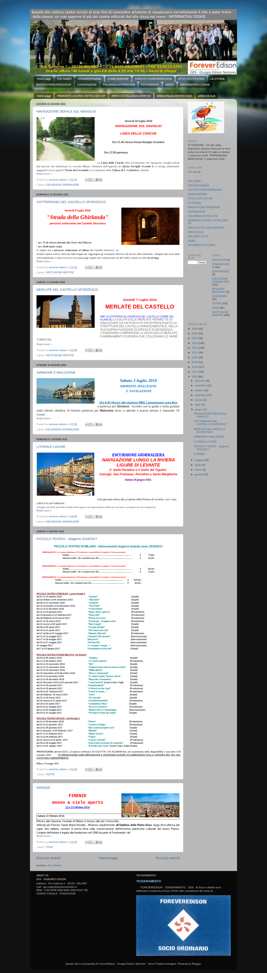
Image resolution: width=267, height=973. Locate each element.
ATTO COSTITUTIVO (191, 78)
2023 (195, 343)
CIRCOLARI (219, 260)
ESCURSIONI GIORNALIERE (62, 184)
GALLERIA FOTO (198, 236)
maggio (199, 460)
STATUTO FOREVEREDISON (153, 78)
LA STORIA (217, 78)
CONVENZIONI (86, 84)
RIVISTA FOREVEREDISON (53, 84)
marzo (199, 469)
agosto (199, 400)
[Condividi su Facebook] (97, 180)
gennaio (200, 474)
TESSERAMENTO (148, 881)
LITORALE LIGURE (205, 441)
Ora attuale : (195, 171)
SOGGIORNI (219, 296)
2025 (195, 333)
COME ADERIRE (118, 78)
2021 (195, 352)
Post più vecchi (168, 858)
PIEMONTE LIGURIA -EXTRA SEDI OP (81, 95)
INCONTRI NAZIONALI (218, 290)
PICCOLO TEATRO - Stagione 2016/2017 (67, 539)
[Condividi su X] (94, 180)
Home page (44, 78)
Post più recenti (48, 858)
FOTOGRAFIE (150, 84)
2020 (195, 357)
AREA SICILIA (206, 95)
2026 (195, 328)
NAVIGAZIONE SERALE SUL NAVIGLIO (66, 111)
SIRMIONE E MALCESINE (56, 372)
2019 (195, 362)
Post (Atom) (54, 865)
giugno (199, 409)
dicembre (200, 380)
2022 (195, 348)
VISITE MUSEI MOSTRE (60, 355)
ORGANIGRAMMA (89, 78)
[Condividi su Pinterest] (100, 180)
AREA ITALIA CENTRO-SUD (174, 95)
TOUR (49, 847)
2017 (195, 372)
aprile (198, 465)
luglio (198, 404)
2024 (195, 338)
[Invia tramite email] (87, 180)
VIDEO (169, 84)
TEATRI (50, 774)
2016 (195, 376)
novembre (201, 385)
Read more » (44, 173)
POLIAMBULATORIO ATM (119, 84)
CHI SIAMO (64, 78)
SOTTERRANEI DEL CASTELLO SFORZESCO (71, 202)
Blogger (196, 963)
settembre (201, 395)
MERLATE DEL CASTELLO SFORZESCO (67, 289)
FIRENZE (43, 788)
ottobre (199, 390)
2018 (195, 367)
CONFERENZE (220, 271)
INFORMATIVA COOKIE (195, 84)
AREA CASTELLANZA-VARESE (131, 95)
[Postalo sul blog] (90, 180)
